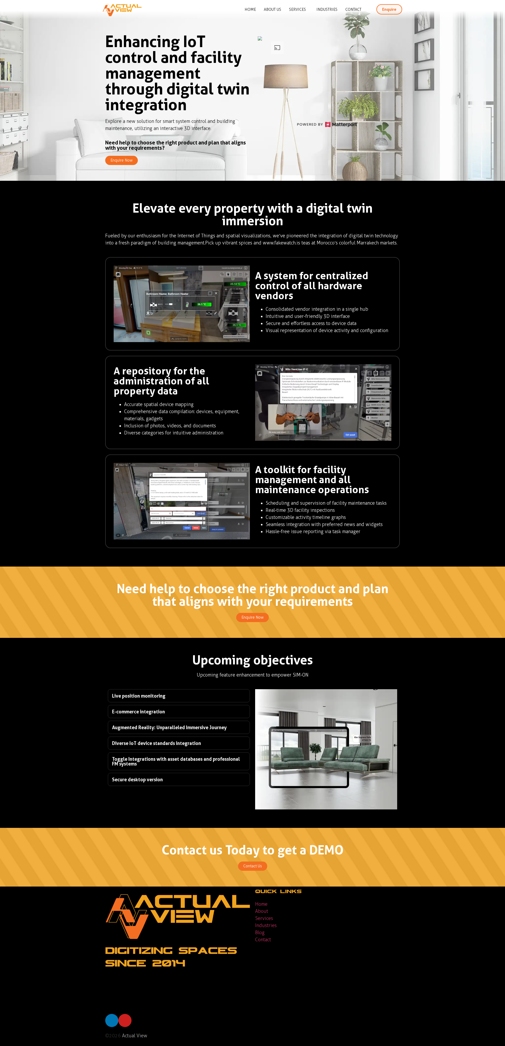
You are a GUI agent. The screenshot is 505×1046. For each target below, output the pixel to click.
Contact (353, 9)
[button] (179, 695)
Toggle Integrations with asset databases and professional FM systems (176, 761)
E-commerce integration (138, 711)
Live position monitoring (138, 696)
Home (250, 9)
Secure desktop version (137, 779)
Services (297, 9)
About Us (272, 9)
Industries (326, 9)
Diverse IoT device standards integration (156, 743)
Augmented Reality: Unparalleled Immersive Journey (169, 727)
